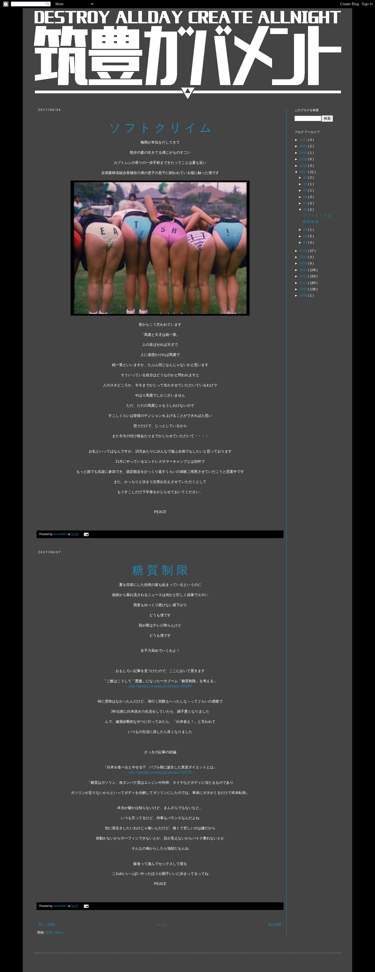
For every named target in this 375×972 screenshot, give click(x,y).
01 (305, 243)
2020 (304, 153)
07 (305, 203)
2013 (304, 270)
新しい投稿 (46, 924)
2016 (304, 251)
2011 (304, 283)
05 (305, 230)
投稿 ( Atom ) (54, 932)
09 (305, 190)
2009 (304, 295)
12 (305, 177)
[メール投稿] (85, 534)
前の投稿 (275, 924)
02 (305, 236)
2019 (304, 159)
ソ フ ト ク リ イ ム (317, 215)
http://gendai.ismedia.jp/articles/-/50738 (160, 772)
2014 (304, 263)
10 (305, 184)
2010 (304, 289)
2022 (304, 140)
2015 (304, 257)
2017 (304, 172)
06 (305, 210)
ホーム (162, 924)
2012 (304, 276)
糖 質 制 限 (310, 222)
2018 (304, 166)
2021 (304, 146)
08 (305, 197)
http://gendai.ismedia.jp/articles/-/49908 (160, 686)
